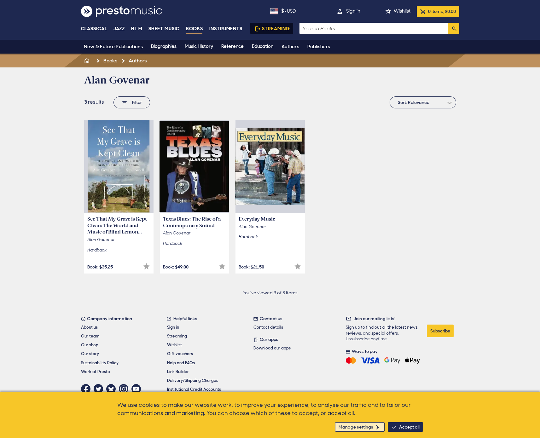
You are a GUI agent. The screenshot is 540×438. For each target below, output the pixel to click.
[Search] (453, 28)
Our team (90, 336)
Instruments (225, 29)
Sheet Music (164, 29)
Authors (290, 46)
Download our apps (272, 348)
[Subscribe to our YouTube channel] (137, 389)
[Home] (88, 60)
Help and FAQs (181, 363)
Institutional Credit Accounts (194, 389)
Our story (90, 353)
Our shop (89, 345)
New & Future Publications (113, 46)
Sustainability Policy (100, 363)
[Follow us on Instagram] (125, 389)
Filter (137, 102)
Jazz (119, 29)
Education (262, 46)
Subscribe (440, 331)
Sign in (353, 11)
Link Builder (178, 371)
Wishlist (402, 11)
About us (89, 327)
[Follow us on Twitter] (100, 389)
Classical (94, 29)
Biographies (164, 46)
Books (194, 29)
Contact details (268, 327)
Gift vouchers (180, 353)
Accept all (409, 427)
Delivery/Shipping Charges (192, 380)
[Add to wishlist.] (146, 266)
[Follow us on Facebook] (87, 389)
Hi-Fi (136, 29)
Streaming (276, 29)
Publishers (318, 46)
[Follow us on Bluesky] (112, 389)
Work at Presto (95, 371)
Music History (199, 46)
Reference (232, 46)
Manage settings (356, 427)
